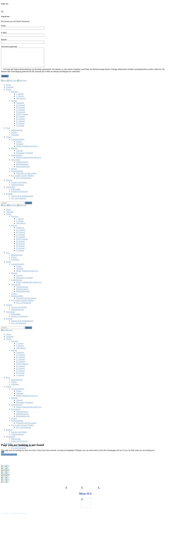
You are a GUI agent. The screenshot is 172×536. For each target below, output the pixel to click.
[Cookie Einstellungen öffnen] (20, 534)
